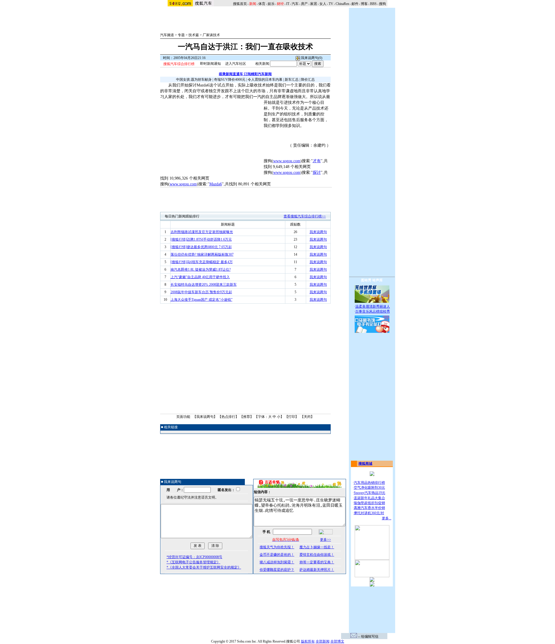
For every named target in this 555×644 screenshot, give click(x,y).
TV (331, 4)
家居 (313, 4)
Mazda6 (215, 184)
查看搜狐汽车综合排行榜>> (305, 216)
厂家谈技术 (211, 35)
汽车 (295, 4)
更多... (386, 518)
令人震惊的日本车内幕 (265, 79)
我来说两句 (318, 232)
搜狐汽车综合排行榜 (179, 64)
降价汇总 (308, 79)
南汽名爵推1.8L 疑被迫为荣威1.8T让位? (201, 269)
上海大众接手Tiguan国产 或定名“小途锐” (201, 300)
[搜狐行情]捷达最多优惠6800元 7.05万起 (201, 247)
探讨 (317, 172)
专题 (181, 35)
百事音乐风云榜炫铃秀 (372, 311)
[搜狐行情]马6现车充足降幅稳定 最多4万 (202, 262)
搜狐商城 (365, 464)
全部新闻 (323, 641)
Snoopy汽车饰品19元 (369, 493)
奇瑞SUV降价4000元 (229, 79)
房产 (304, 4)
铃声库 (377, 280)
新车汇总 (292, 79)
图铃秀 (366, 280)
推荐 (246, 417)
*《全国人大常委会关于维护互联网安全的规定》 (203, 567)
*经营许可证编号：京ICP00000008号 (194, 557)
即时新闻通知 (210, 64)
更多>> (325, 540)
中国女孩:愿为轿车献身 (194, 79)
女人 (322, 4)
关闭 (307, 417)
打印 (291, 417)
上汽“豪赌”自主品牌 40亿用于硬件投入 (200, 277)
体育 (261, 4)
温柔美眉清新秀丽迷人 (372, 307)
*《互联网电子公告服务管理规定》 (193, 562)
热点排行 (228, 417)
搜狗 (383, 4)
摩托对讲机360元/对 (369, 513)
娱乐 (271, 4)
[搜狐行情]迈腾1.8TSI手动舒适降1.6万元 (201, 239)
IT (287, 4)
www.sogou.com (286, 161)
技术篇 (193, 35)
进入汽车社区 (235, 64)
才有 (317, 161)
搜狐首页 (240, 4)
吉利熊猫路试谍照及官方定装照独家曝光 (202, 232)
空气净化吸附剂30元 (369, 488)
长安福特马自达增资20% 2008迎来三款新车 (204, 285)
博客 (364, 4)
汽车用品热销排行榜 (369, 483)
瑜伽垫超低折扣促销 (369, 503)
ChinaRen (342, 4)
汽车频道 (167, 35)
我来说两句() (311, 58)
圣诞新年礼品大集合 (369, 498)
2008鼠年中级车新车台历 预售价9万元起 (201, 292)
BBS (373, 4)
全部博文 (337, 641)
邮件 (355, 4)
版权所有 (308, 641)
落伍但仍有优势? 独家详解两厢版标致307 (202, 254)
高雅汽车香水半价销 (369, 508)
